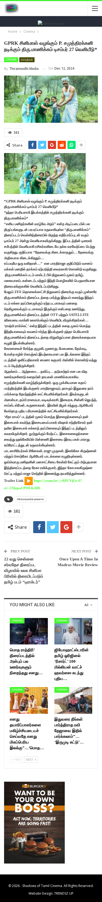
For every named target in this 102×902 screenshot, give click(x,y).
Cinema (11, 59)
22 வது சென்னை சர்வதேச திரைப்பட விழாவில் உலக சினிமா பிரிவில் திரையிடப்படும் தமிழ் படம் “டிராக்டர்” (23, 570)
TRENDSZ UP (63, 893)
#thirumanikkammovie (30, 499)
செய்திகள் (27, 59)
